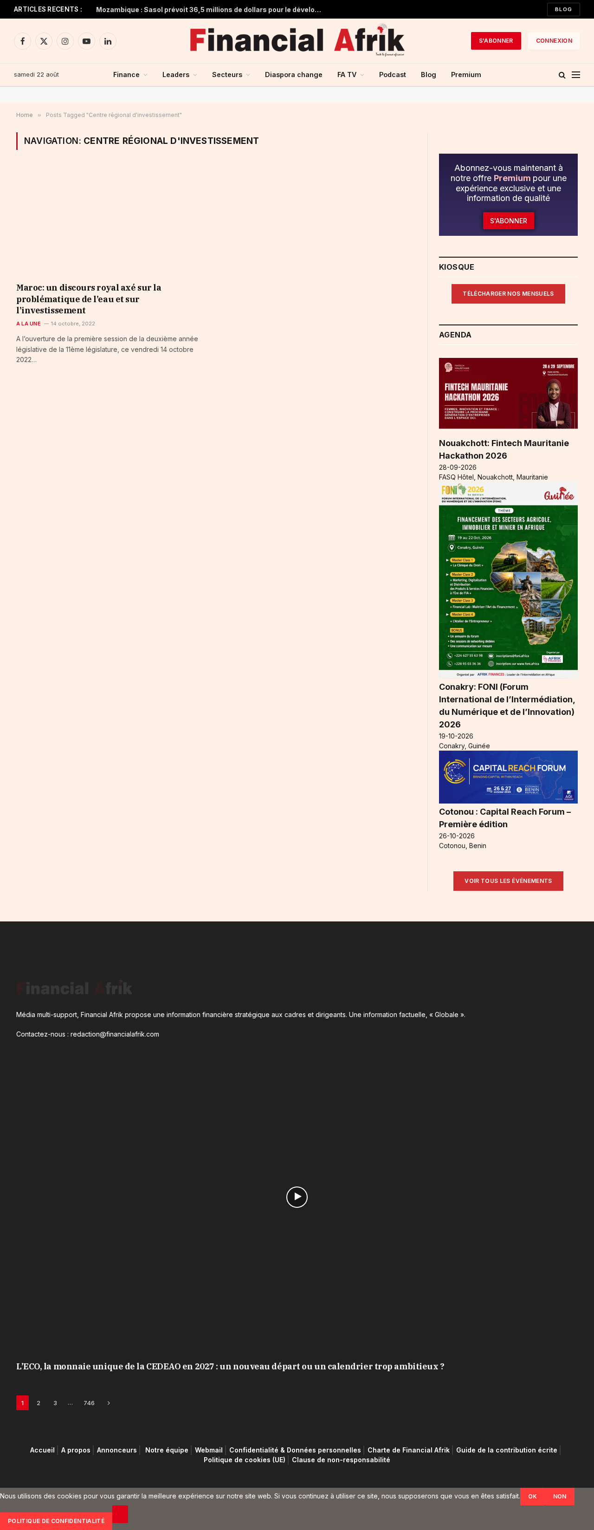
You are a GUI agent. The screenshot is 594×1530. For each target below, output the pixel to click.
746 (89, 1403)
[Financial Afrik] (297, 41)
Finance (126, 74)
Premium (466, 74)
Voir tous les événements (508, 880)
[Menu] (576, 75)
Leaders (175, 74)
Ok (532, 1496)
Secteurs (227, 74)
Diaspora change (294, 74)
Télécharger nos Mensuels (508, 293)
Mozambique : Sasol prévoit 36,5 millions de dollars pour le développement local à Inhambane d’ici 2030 (212, 9)
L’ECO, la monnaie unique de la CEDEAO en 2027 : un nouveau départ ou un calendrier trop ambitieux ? (230, 1366)
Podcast (392, 74)
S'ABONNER (496, 40)
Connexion (554, 40)
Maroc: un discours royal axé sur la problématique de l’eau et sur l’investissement (88, 299)
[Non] (120, 1514)
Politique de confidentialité (56, 1520)
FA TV (346, 74)
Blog (563, 9)
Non (560, 1496)
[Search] (562, 75)
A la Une (28, 323)
